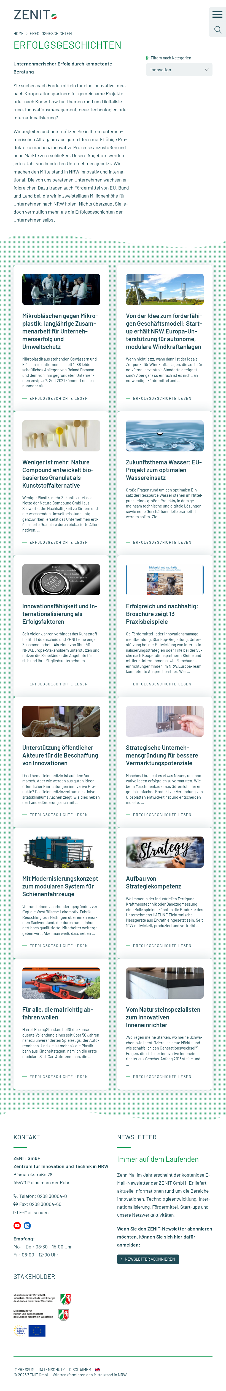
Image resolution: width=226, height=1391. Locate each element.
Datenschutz (52, 1369)
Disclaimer (80, 1369)
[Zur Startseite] (36, 18)
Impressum (24, 1369)
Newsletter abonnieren (150, 1259)
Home (19, 33)
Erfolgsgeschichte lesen (59, 398)
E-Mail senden (34, 1212)
